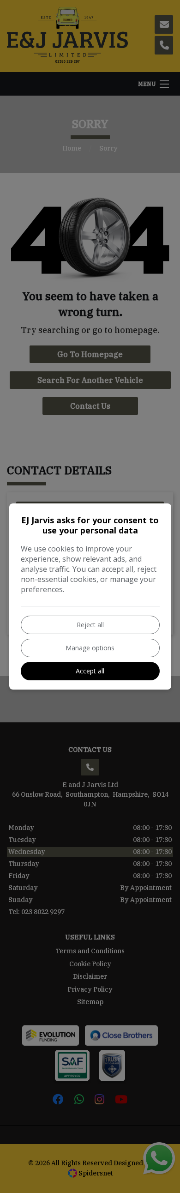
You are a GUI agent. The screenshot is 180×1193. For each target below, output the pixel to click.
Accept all (90, 670)
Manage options (90, 647)
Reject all (90, 624)
